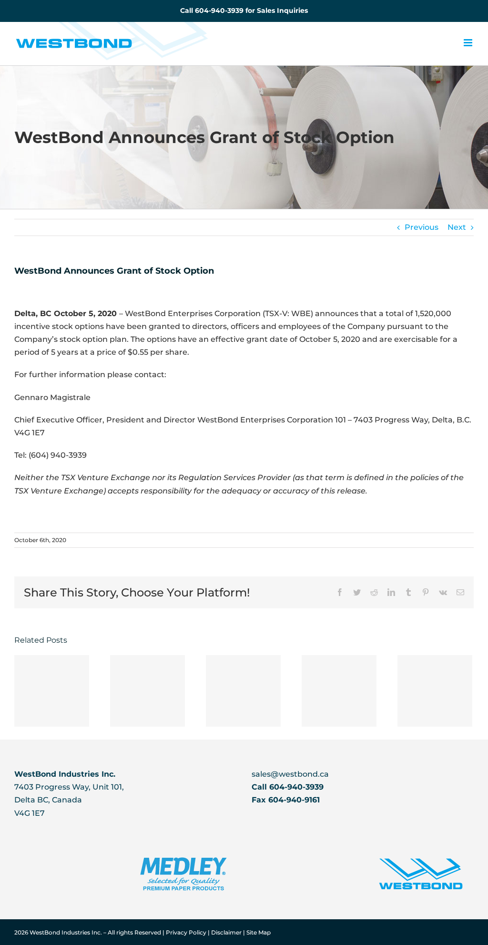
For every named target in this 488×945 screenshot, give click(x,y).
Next (456, 227)
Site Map (258, 932)
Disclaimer (227, 932)
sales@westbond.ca (290, 774)
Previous (421, 227)
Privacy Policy (187, 932)
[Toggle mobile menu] (469, 43)
